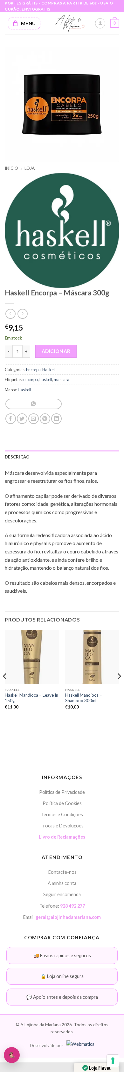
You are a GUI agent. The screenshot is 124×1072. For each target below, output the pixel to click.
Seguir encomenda (62, 894)
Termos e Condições (62, 814)
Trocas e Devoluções (62, 825)
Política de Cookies (62, 803)
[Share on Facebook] (10, 418)
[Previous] (5, 689)
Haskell (49, 369)
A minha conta (62, 883)
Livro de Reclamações (62, 837)
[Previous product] (22, 314)
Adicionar (56, 351)
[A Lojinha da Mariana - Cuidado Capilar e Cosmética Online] (70, 23)
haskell (45, 379)
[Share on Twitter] (22, 418)
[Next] (119, 689)
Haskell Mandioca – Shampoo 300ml (83, 697)
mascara (61, 379)
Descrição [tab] (17, 456)
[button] (114, 23)
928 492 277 (72, 906)
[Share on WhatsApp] (33, 404)
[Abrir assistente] (12, 1055)
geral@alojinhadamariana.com (68, 917)
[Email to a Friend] (33, 418)
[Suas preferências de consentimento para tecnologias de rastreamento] (113, 1061)
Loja (29, 168)
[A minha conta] (100, 23)
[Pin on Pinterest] (45, 418)
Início (11, 168)
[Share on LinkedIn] (56, 418)
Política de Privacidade (62, 792)
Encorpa (33, 369)
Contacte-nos (62, 872)
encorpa (30, 379)
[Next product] (10, 314)
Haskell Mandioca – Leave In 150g (31, 697)
